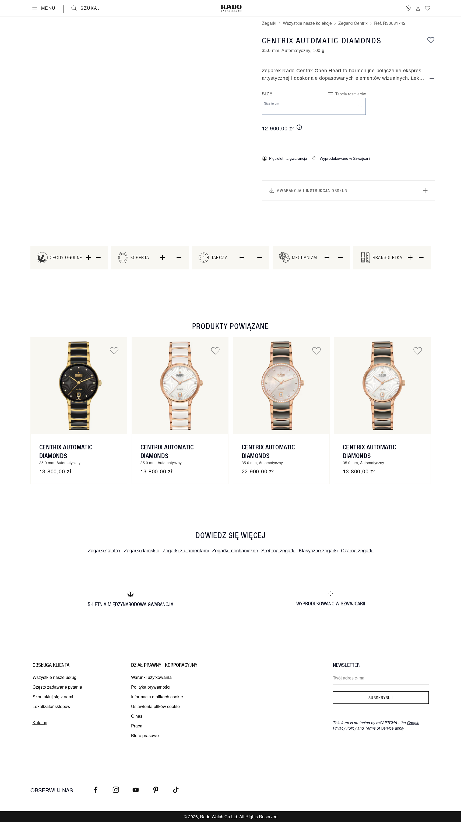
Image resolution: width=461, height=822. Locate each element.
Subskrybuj (380, 697)
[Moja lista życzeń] (427, 8)
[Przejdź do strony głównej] (231, 8)
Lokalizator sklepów (52, 706)
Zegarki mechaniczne (235, 550)
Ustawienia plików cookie (155, 706)
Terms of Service (379, 728)
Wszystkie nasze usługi (55, 677)
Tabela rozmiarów (350, 93)
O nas (136, 716)
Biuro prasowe (145, 735)
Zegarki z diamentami (186, 550)
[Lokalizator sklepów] (408, 8)
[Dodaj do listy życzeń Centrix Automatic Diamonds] (114, 350)
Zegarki (269, 23)
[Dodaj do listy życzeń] (431, 40)
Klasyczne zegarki (318, 550)
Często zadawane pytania (57, 687)
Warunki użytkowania (151, 677)
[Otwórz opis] (432, 78)
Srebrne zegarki (278, 550)
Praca (136, 726)
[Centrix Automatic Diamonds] (79, 386)
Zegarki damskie (141, 550)
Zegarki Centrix (353, 23)
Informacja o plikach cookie (157, 696)
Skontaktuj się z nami (53, 696)
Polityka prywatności (150, 687)
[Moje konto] (418, 8)
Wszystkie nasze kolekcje (307, 23)
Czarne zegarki (357, 550)
